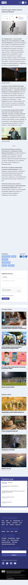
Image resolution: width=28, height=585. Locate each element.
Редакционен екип (11, 538)
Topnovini (3, 571)
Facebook (3, 563)
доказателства (6, 262)
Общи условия (14, 542)
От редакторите (15, 522)
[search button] (20, 2)
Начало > (3, 7)
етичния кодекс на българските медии (13, 572)
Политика (3, 522)
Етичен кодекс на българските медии (8, 544)
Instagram (11, 563)
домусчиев (5, 259)
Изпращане (5, 298)
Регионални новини (16, 520)
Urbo (8, 540)
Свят (11, 520)
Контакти (18, 538)
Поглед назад (17, 524)
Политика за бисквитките (6, 542)
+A (7, 18)
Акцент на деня (6, 256)
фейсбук (4, 265)
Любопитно (12, 524)
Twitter (7, 563)
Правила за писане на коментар (7, 295)
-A (9, 18)
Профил (16, 531)
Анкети (8, 531)
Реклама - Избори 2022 (14, 540)
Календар (3, 531)
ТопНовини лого (4, 2)
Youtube (15, 563)
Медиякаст (9, 522)
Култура (3, 524)
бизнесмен (11, 265)
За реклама (4, 540)
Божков (13, 256)
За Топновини (4, 538)
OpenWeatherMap (10, 578)
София (20, 522)
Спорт (7, 524)
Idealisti (7, 520)
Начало (3, 520)
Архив (12, 531)
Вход (23, 2)
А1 (22, 520)
